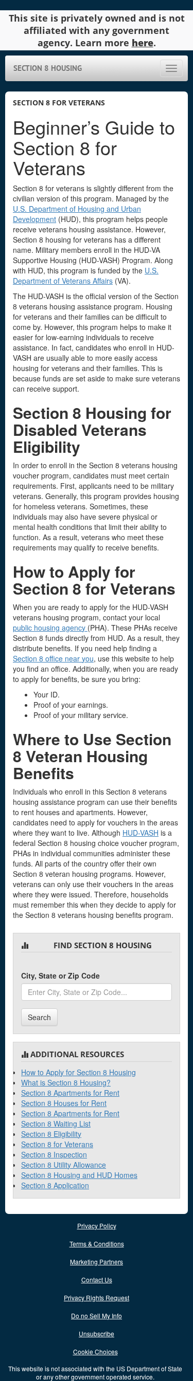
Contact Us (96, 1279)
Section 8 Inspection (54, 1154)
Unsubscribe (96, 1333)
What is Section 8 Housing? (66, 1082)
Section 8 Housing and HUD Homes (79, 1175)
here (142, 42)
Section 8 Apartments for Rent (70, 1093)
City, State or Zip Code (60, 975)
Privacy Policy (96, 1225)
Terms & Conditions (96, 1243)
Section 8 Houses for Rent (64, 1103)
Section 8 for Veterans (57, 1144)
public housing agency (50, 627)
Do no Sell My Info (96, 1315)
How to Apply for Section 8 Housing (78, 1072)
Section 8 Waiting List (56, 1123)
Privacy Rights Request (96, 1297)
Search (39, 1017)
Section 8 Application (55, 1185)
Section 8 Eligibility (51, 1134)
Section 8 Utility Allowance (63, 1164)
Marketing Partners (96, 1261)
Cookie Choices (95, 1351)
